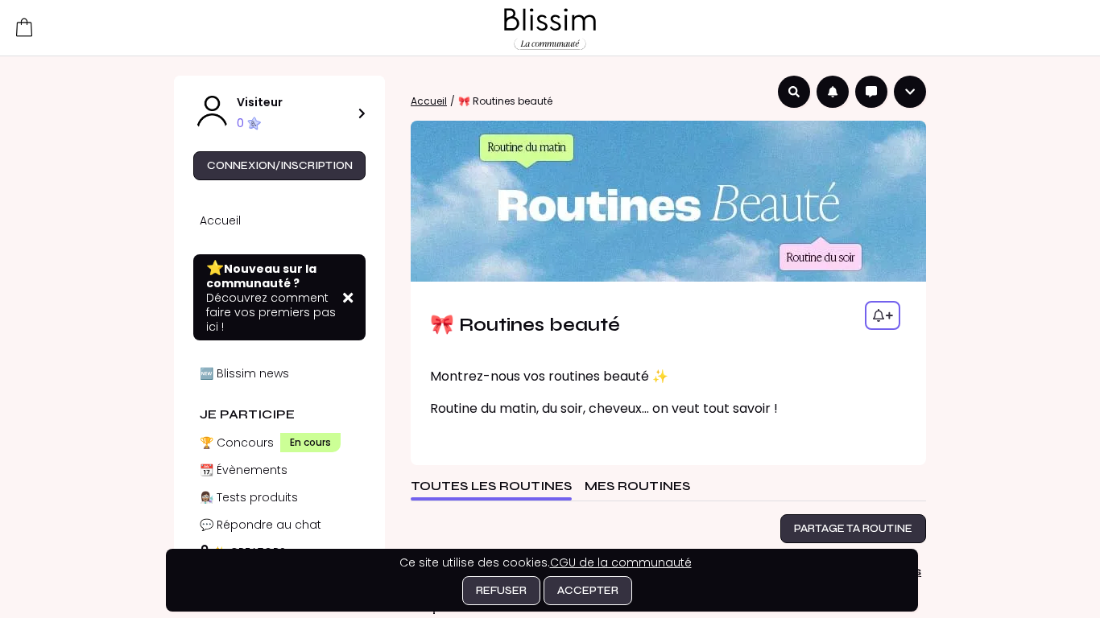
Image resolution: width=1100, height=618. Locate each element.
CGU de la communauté (621, 562)
